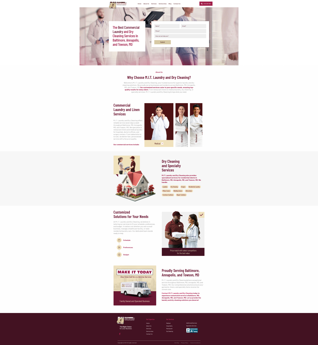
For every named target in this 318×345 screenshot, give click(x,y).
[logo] (118, 5)
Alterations (189, 191)
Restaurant (169, 328)
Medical (157, 143)
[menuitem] (139, 3)
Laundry (165, 187)
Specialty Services (191, 326)
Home (148, 323)
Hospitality (169, 326)
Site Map (176, 343)
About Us (148, 326)
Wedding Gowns (178, 191)
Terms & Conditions (195, 343)
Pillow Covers (166, 191)
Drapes (183, 187)
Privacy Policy (184, 343)
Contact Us (149, 334)
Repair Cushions (181, 195)
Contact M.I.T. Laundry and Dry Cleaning (177, 293)
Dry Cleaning (174, 187)
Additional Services (191, 323)
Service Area (149, 331)
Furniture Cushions (168, 195)
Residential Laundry (194, 187)
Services (148, 328)
